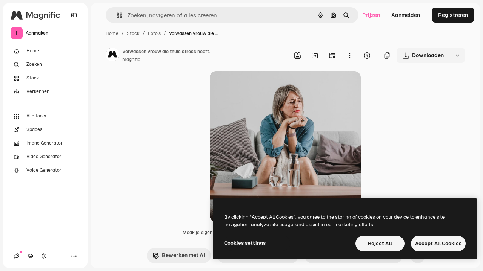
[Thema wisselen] (44, 256)
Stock (133, 33)
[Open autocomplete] (116, 15)
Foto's (154, 33)
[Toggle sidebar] (74, 15)
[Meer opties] (349, 55)
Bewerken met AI (183, 255)
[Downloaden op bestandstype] (457, 55)
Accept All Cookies (438, 243)
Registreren (453, 15)
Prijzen (371, 15)
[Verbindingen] (17, 256)
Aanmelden (405, 15)
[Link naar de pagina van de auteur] (112, 56)
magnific (131, 59)
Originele (259, 85)
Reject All (380, 243)
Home (112, 33)
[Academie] (30, 256)
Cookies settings (245, 243)
